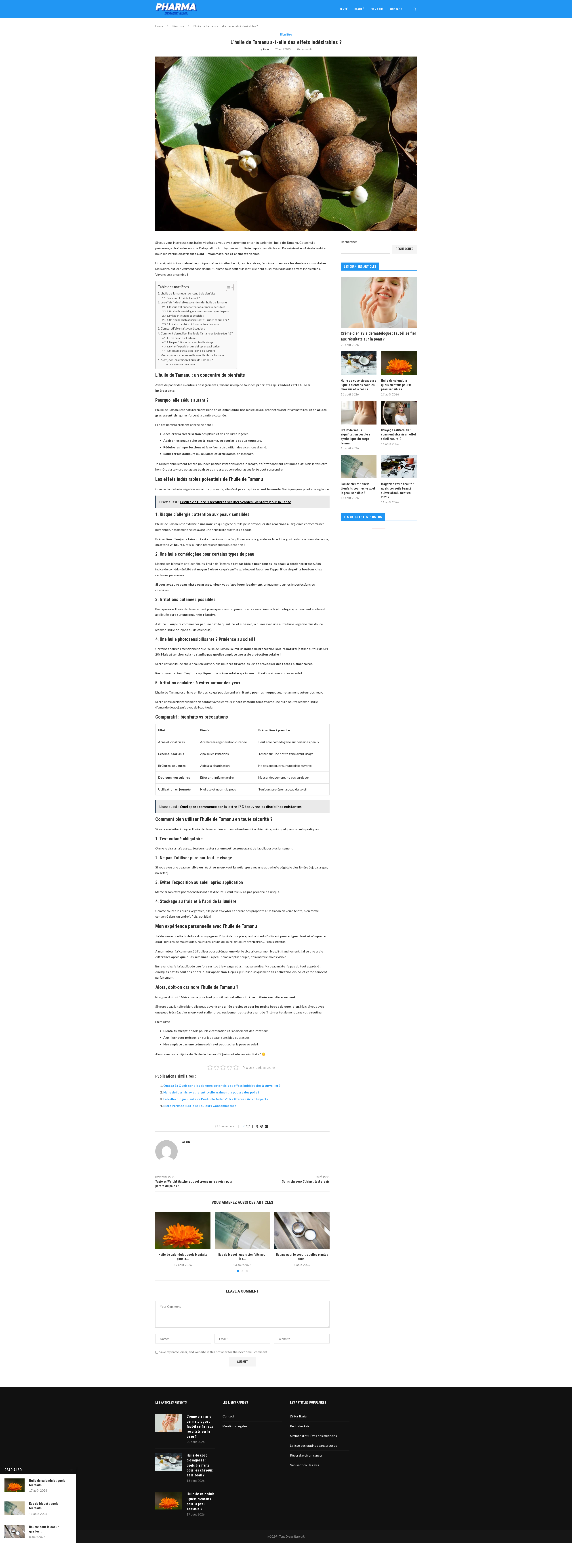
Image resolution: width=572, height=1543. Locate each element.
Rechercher (349, 242)
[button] (161, 1242)
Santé (343, 9)
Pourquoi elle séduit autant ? (183, 297)
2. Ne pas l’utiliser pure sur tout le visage (190, 342)
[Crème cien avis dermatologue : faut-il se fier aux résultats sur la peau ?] (379, 302)
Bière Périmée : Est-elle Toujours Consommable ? (199, 1106)
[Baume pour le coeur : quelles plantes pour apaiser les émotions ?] (302, 1230)
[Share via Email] (266, 1126)
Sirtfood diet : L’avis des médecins (313, 1436)
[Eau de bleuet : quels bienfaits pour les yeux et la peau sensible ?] (242, 1230)
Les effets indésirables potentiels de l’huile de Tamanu (194, 302)
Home (159, 26)
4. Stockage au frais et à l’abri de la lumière (191, 350)
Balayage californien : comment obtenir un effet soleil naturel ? (398, 434)
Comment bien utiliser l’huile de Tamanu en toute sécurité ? (197, 333)
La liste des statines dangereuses (313, 1445)
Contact (396, 9)
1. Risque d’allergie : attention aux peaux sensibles (196, 306)
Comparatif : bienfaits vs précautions (183, 328)
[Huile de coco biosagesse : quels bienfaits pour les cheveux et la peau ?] (358, 363)
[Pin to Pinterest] (261, 1126)
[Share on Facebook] (253, 1126)
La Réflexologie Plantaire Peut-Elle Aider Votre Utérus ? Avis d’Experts (215, 1099)
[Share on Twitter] (257, 1126)
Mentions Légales (235, 1426)
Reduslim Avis (299, 1426)
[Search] (414, 9)
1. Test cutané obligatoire (181, 337)
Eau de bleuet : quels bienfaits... (43, 1506)
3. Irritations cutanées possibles (185, 315)
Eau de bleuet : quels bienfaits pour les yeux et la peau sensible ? (358, 488)
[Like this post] (248, 1126)
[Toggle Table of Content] (228, 287)
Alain (266, 49)
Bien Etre (377, 9)
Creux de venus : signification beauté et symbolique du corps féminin (356, 436)
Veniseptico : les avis (304, 1465)
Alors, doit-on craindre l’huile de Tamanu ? (187, 360)
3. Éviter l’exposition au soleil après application (193, 346)
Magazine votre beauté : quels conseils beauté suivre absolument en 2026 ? (397, 490)
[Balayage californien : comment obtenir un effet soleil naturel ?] (399, 413)
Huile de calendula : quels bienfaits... (47, 1483)
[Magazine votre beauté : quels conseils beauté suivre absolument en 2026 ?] (399, 467)
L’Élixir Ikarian (299, 1416)
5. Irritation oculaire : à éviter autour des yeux (193, 324)
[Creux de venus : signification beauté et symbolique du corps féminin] (358, 413)
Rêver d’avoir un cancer (306, 1455)
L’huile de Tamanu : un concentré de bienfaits (188, 293)
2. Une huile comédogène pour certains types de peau (198, 311)
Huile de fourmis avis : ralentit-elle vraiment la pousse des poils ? (211, 1092)
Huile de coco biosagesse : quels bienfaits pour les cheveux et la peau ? (358, 385)
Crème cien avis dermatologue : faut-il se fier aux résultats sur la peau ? (378, 336)
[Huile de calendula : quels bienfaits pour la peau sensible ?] (182, 1230)
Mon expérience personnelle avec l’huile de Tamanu (192, 355)
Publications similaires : (184, 364)
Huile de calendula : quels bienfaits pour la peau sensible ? (396, 385)
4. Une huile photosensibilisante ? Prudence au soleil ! (198, 319)
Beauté (359, 9)
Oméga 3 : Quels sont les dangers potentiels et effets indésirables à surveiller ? (221, 1085)
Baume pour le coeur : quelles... (44, 1529)
